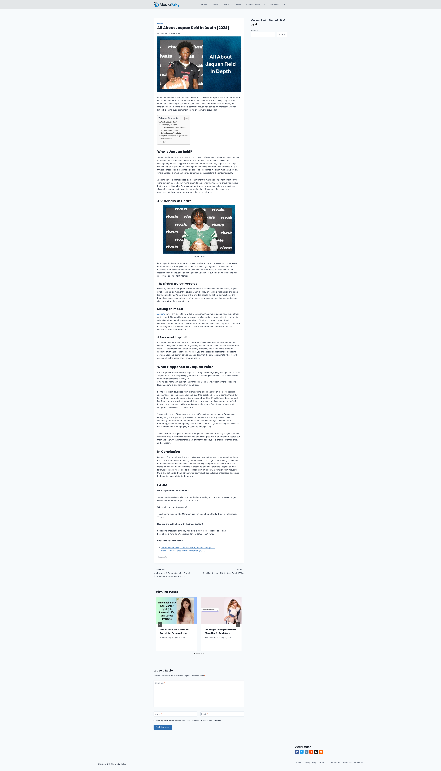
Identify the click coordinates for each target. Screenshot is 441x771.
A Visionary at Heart (168, 125)
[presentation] (176, 610)
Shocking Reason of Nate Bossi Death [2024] (223, 571)
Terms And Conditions (352, 762)
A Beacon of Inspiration (173, 133)
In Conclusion (166, 139)
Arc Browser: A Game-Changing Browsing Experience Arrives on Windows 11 (173, 573)
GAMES (237, 4)
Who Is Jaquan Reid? (168, 122)
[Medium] (316, 752)
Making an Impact (171, 130)
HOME (204, 4)
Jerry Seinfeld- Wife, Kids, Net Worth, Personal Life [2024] (188, 547)
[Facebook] (297, 752)
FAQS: (162, 142)
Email (204, 714)
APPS (226, 4)
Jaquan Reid (163, 557)
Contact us (335, 762)
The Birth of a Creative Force (174, 127)
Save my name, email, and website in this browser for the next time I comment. (189, 720)
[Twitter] (302, 752)
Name (158, 714)
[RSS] (321, 752)
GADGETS (275, 4)
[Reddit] (311, 752)
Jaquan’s (161, 314)
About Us (323, 762)
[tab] (194, 653)
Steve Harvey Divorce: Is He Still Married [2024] (183, 551)
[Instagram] (306, 752)
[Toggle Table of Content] (185, 118)
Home (298, 762)
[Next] (238, 624)
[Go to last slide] (160, 624)
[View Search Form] (285, 5)
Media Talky (164, 33)
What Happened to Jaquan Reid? (174, 136)
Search (254, 30)
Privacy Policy (310, 762)
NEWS (215, 4)
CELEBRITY (161, 23)
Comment (160, 683)
